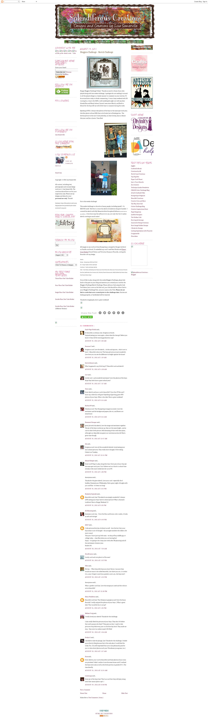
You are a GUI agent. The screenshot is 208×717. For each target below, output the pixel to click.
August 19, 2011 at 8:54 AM (96, 400)
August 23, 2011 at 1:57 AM (96, 651)
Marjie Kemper (90, 461)
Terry (87, 389)
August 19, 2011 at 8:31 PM (95, 505)
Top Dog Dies (135, 177)
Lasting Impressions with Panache (141, 231)
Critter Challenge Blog (138, 206)
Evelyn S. (88, 637)
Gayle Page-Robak (91, 329)
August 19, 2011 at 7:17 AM (95, 384)
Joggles (133, 166)
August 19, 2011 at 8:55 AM (96, 417)
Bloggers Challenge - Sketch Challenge (96, 52)
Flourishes (134, 236)
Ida (86, 444)
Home (104, 693)
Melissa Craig (89, 613)
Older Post (124, 693)
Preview (68, 72)
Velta (87, 566)
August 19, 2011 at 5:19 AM (95, 357)
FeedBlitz (65, 74)
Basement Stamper (91, 422)
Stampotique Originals (138, 196)
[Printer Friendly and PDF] (86, 318)
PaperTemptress (136, 212)
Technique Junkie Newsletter (140, 187)
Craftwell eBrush (136, 169)
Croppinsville (135, 233)
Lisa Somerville (60, 135)
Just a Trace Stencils (137, 182)
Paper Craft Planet (136, 179)
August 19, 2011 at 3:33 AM (95, 341)
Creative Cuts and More (138, 201)
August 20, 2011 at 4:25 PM (96, 577)
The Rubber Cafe (136, 217)
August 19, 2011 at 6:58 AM (96, 369)
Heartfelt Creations (137, 198)
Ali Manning (89, 511)
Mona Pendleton (90, 597)
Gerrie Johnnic (89, 363)
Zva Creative (135, 185)
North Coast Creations (138, 174)
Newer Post (83, 693)
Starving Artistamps (137, 220)
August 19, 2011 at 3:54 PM (95, 489)
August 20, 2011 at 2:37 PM (96, 560)
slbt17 (87, 525)
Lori (86, 375)
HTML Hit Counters (104, 714)
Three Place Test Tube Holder (64, 278)
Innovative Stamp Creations (140, 223)
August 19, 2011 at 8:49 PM (96, 520)
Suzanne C (88, 346)
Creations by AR (136, 171)
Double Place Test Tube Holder (64, 299)
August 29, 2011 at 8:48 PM (96, 685)
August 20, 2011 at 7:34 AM (96, 549)
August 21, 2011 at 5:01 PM (95, 608)
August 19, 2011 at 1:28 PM (95, 472)
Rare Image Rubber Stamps (139, 225)
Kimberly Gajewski (91, 494)
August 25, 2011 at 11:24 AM (96, 670)
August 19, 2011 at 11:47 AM (96, 439)
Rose (86, 657)
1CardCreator (89, 554)
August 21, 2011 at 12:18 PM (96, 591)
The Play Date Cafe (137, 204)
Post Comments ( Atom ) (96, 698)
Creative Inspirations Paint (139, 209)
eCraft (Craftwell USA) (138, 193)
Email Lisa (58, 173)
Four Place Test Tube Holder (64, 285)
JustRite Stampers (136, 215)
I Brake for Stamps (137, 228)
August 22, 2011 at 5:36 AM (96, 632)
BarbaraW (88, 406)
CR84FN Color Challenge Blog (140, 190)
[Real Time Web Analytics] (104, 716)
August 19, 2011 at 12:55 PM (96, 455)
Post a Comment (85, 690)
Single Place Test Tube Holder (64, 292)
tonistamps (88, 676)
